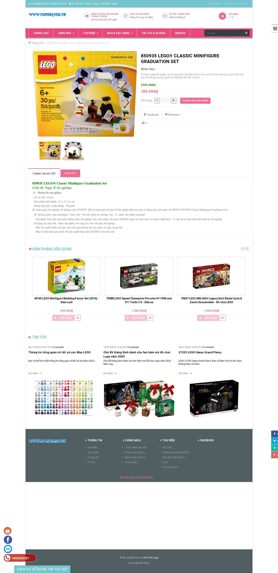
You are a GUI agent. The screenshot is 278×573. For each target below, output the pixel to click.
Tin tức (91, 462)
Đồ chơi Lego (151, 557)
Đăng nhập (214, 3)
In (145, 123)
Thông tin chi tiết (44, 173)
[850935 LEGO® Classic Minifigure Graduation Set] (49, 150)
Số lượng (146, 100)
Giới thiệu (92, 447)
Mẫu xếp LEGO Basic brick (173, 460)
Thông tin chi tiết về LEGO (175, 452)
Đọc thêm (33, 373)
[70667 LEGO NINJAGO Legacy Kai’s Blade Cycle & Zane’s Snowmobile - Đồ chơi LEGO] (211, 276)
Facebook (152, 114)
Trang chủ (93, 457)
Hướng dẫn (131, 462)
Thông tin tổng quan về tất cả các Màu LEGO (59, 352)
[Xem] (78, 318)
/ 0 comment (57, 347)
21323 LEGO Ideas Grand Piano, (200, 352)
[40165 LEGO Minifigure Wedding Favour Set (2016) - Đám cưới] (66, 276)
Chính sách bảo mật (136, 447)
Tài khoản (229, 3)
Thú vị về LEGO (170, 467)
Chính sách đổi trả (135, 452)
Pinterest (173, 114)
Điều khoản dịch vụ (135, 457)
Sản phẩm (93, 452)
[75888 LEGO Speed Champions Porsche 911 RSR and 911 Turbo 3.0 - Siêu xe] (139, 276)
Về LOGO (167, 447)
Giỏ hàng (243, 3)
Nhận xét (70, 173)
